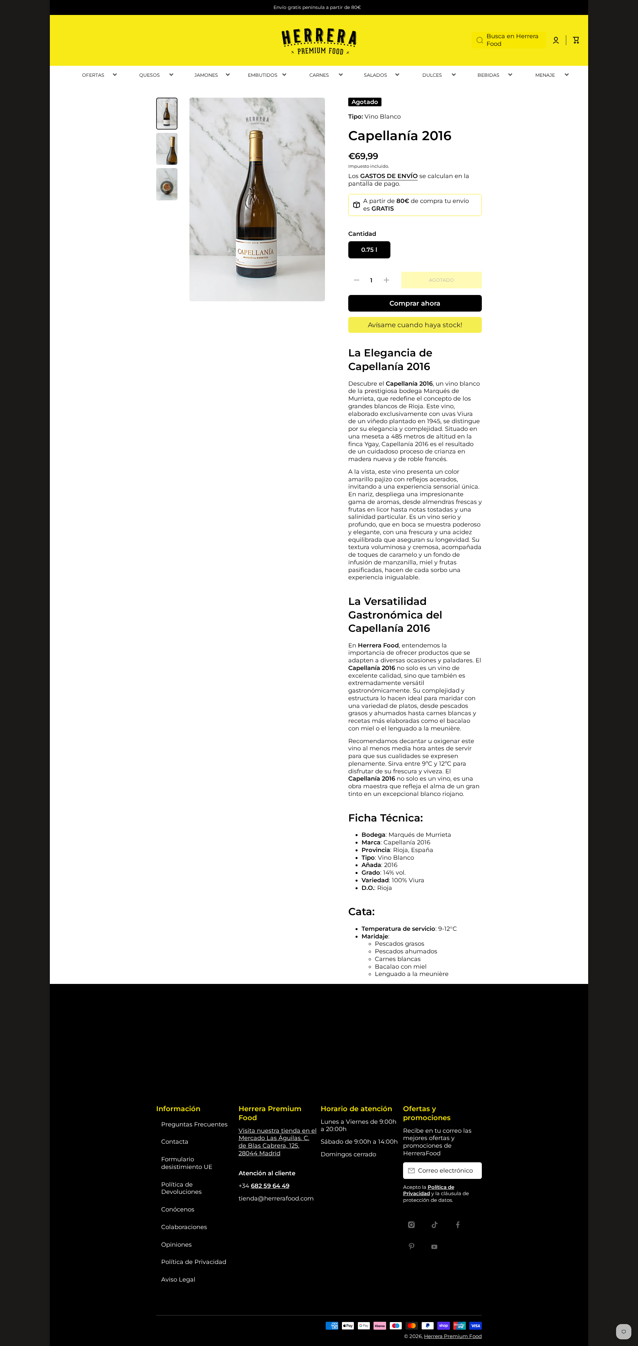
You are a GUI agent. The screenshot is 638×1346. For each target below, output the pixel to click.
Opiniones (176, 1244)
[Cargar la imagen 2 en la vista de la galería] (166, 149)
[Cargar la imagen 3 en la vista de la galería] (166, 184)
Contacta (174, 1141)
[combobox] (509, 40)
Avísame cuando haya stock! (415, 325)
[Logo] (319, 40)
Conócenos (177, 1209)
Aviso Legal (178, 1279)
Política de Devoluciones (181, 1188)
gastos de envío (389, 175)
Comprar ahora (414, 303)
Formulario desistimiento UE (186, 1163)
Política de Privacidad (193, 1261)
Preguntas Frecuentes (194, 1124)
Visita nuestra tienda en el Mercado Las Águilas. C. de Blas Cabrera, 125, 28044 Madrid (278, 1142)
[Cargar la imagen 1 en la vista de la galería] (166, 114)
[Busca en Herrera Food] (477, 40)
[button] (576, 40)
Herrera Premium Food (453, 1336)
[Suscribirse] (473, 1170)
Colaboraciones (184, 1226)
